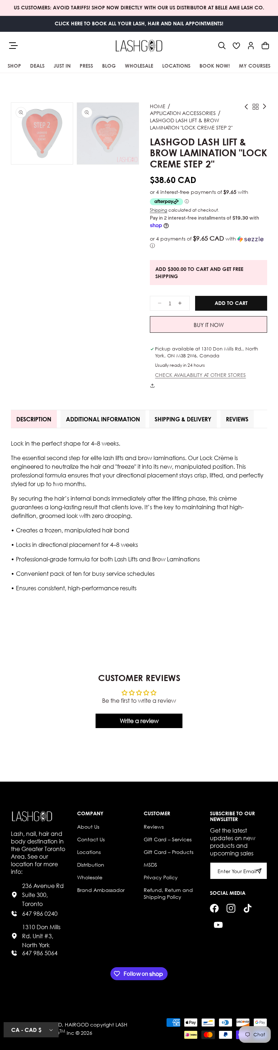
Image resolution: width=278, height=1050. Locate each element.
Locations (89, 852)
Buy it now (209, 324)
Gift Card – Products (168, 852)
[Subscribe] (259, 870)
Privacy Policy (161, 877)
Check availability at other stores (200, 375)
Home (157, 106)
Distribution (90, 864)
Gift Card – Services (167, 839)
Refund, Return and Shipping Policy (168, 893)
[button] (222, 45)
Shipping (158, 210)
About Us (88, 826)
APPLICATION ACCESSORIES (183, 113)
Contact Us (91, 839)
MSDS (150, 864)
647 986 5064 (40, 953)
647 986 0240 (40, 913)
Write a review (139, 720)
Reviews (154, 826)
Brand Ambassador (101, 890)
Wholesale (89, 877)
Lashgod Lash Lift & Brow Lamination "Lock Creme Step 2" (191, 124)
